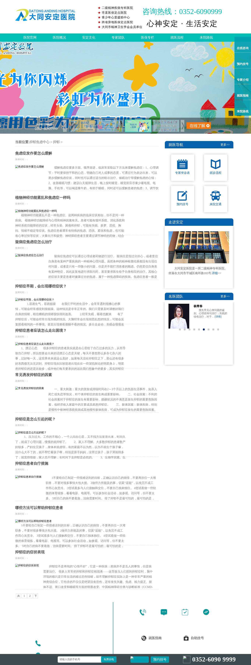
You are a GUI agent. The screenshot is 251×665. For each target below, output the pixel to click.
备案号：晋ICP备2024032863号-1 (188, 650)
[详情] (218, 316)
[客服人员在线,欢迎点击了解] (125, 88)
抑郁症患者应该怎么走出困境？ (41, 330)
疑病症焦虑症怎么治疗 (33, 242)
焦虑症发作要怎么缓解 (33, 153)
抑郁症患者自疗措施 (31, 463)
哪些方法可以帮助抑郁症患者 (39, 508)
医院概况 (59, 37)
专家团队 (118, 37)
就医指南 (155, 638)
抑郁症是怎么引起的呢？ (35, 419)
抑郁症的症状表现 (30, 552)
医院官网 (30, 37)
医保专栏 (147, 37)
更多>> (225, 144)
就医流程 (177, 37)
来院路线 (206, 37)
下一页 (35, 596)
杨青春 (198, 306)
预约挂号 (159, 659)
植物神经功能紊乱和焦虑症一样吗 (42, 197)
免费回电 (109, 659)
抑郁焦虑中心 (39, 142)
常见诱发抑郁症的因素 (33, 375)
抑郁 (56, 142)
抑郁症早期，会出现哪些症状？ (41, 286)
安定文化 (88, 37)
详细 (215, 273)
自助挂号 (197, 638)
